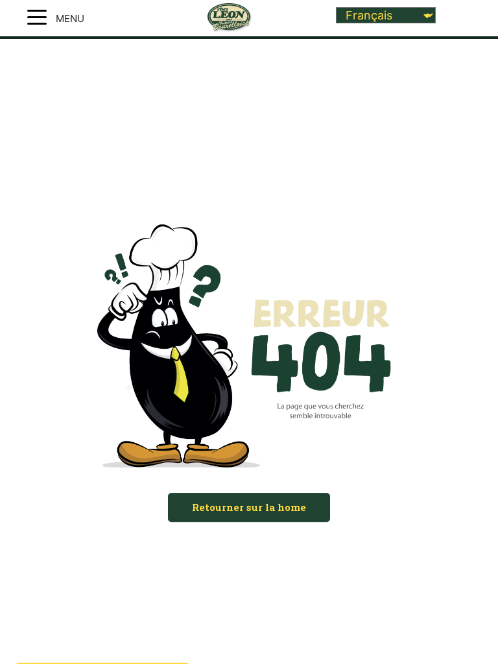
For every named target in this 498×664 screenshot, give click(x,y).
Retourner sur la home (249, 507)
